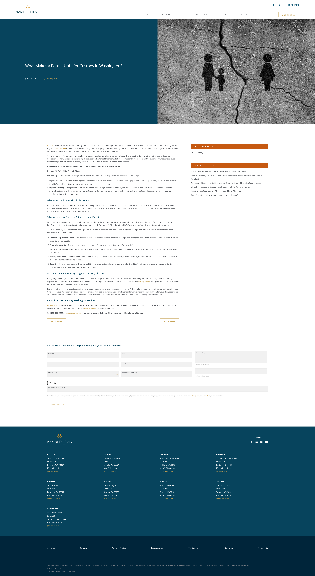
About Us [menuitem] (143, 15)
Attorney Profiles (119, 548)
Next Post (169, 321)
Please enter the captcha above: (56, 387)
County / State (126, 363)
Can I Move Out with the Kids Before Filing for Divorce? (214, 195)
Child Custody (197, 152)
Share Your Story (200, 353)
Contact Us (289, 15)
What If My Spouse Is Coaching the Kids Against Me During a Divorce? (220, 187)
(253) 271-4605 (53, 498)
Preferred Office (52, 372)
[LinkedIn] (256, 442)
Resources (229, 548)
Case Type (198, 370)
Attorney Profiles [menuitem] (171, 15)
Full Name (51, 353)
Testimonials (194, 548)
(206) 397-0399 (166, 498)
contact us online (73, 313)
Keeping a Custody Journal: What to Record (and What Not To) (217, 191)
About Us (51, 548)
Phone (124, 353)
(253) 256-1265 (222, 498)
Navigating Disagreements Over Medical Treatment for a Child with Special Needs (226, 183)
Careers (83, 548)
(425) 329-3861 (53, 471)
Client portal (292, 5)
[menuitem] (50, 571)
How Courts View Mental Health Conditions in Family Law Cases (218, 171)
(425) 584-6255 (110, 498)
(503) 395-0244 (222, 471)
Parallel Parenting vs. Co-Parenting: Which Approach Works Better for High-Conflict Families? (226, 177)
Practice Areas (157, 548)
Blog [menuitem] (224, 15)
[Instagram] (261, 442)
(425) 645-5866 (166, 471)
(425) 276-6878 (110, 471)
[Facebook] (252, 442)
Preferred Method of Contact (130, 372)
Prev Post (56, 321)
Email (49, 363)
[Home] (28, 9)
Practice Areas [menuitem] (201, 15)
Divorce (50, 145)
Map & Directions (54, 468)
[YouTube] (266, 442)
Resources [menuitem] (246, 15)
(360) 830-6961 (53, 525)
